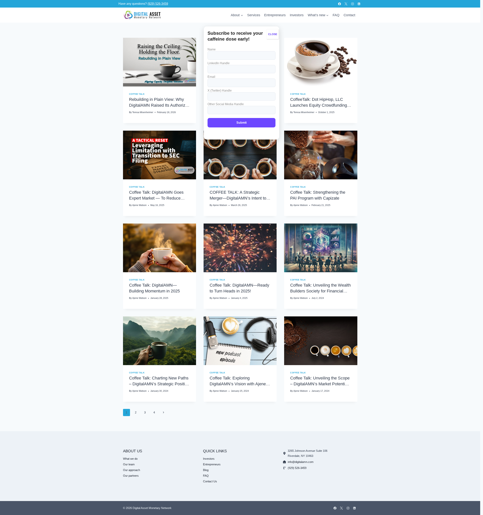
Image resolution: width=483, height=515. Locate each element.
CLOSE (272, 34)
